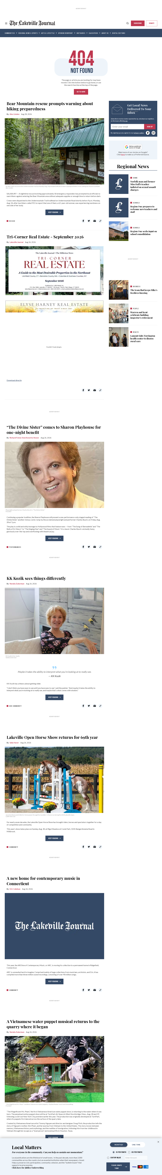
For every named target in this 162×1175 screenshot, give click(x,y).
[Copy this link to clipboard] (100, 221)
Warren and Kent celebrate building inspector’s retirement (141, 315)
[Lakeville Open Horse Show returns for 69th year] (54, 779)
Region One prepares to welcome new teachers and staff (143, 209)
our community (15, 706)
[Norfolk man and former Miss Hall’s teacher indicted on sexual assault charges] (118, 184)
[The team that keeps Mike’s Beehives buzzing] (118, 289)
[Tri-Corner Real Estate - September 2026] (54, 279)
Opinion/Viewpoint (65, 33)
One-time (136, 1145)
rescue (12, 221)
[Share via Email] (95, 221)
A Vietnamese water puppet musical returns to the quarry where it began (53, 1024)
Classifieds (93, 33)
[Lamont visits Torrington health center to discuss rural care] (118, 336)
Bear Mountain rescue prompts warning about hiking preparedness (50, 106)
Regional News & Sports (28, 33)
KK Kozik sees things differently (36, 578)
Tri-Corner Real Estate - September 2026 (45, 236)
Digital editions (118, 33)
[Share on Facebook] (83, 221)
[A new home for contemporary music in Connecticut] (54, 926)
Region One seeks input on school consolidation (143, 232)
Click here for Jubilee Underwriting (28, 1167)
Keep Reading (53, 212)
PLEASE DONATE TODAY (116, 1167)
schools (136, 203)
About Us (105, 33)
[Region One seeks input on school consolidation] (118, 231)
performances (15, 547)
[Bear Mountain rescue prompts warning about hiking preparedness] (54, 151)
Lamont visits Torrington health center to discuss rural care (142, 339)
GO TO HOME (81, 91)
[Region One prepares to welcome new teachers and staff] (118, 207)
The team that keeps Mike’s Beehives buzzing (143, 291)
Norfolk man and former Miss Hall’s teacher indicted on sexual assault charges (143, 185)
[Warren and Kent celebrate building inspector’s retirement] (118, 313)
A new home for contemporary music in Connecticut (43, 880)
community (13, 847)
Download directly (14, 380)
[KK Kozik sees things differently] (54, 620)
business (136, 286)
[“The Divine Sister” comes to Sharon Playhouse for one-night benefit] (54, 474)
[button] (158, 1142)
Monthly (119, 1145)
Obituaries (81, 33)
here (123, 154)
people (136, 309)
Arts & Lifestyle (48, 33)
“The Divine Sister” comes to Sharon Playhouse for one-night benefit (54, 429)
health (136, 332)
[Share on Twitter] (89, 221)
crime (135, 178)
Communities (10, 33)
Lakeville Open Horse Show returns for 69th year (52, 737)
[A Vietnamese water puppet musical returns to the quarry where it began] (54, 1069)
